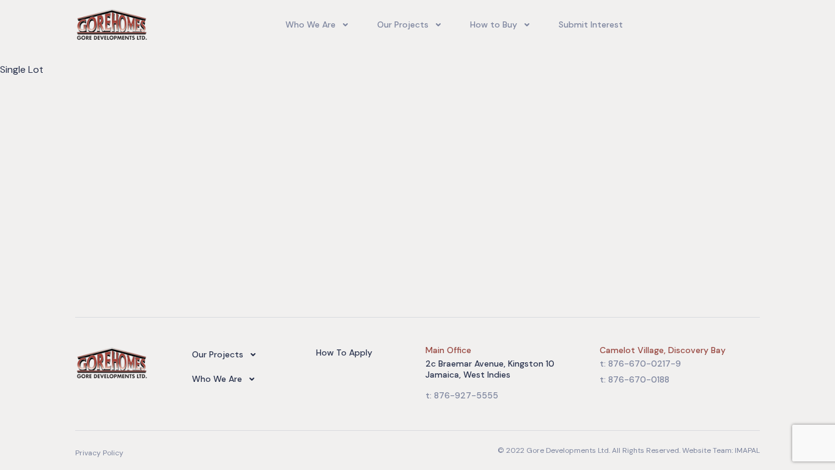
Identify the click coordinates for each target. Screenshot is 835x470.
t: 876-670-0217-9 (640, 363)
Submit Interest (591, 24)
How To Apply (344, 352)
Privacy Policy (99, 453)
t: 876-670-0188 (634, 379)
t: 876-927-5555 (461, 395)
